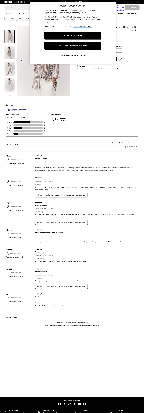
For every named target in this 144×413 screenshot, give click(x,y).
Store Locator (128, 2)
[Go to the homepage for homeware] (19, 2)
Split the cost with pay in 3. (72, 2)
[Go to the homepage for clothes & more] (8, 2)
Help (137, 2)
